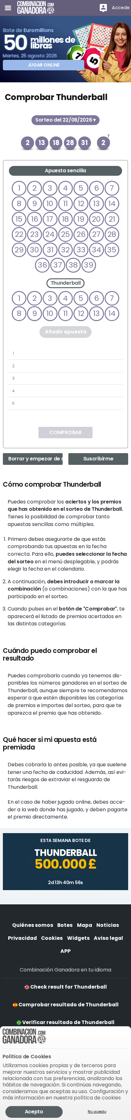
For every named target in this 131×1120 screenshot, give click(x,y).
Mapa (84, 925)
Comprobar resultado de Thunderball (68, 1004)
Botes (64, 925)
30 (34, 249)
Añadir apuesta (65, 331)
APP (65, 951)
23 (34, 234)
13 (96, 203)
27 (96, 234)
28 (111, 234)
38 (73, 265)
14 (111, 203)
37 (57, 265)
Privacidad (22, 938)
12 (81, 203)
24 (49, 234)
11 (65, 203)
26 (81, 234)
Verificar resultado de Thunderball (67, 1022)
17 (50, 219)
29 (19, 249)
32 (65, 249)
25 (65, 234)
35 (111, 249)
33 (81, 249)
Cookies (52, 938)
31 (50, 249)
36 (42, 265)
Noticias (107, 925)
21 (112, 219)
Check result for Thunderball (68, 986)
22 (19, 234)
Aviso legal (108, 938)
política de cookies (97, 1097)
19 (81, 219)
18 (65, 219)
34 (96, 249)
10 (49, 203)
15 (19, 219)
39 (88, 265)
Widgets (78, 938)
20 (96, 219)
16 (34, 219)
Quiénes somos (32, 925)
